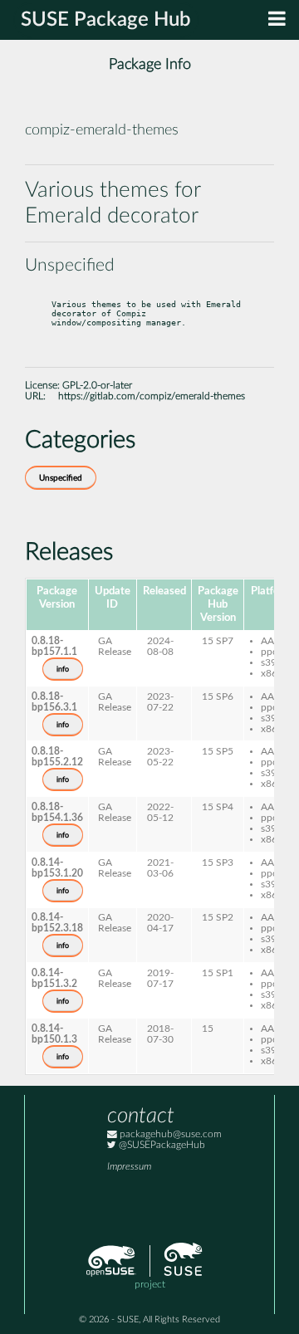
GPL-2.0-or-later (97, 385)
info (62, 669)
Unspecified (60, 478)
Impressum (129, 1166)
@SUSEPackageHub (160, 1145)
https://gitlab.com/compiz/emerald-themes (151, 396)
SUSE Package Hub (106, 20)
